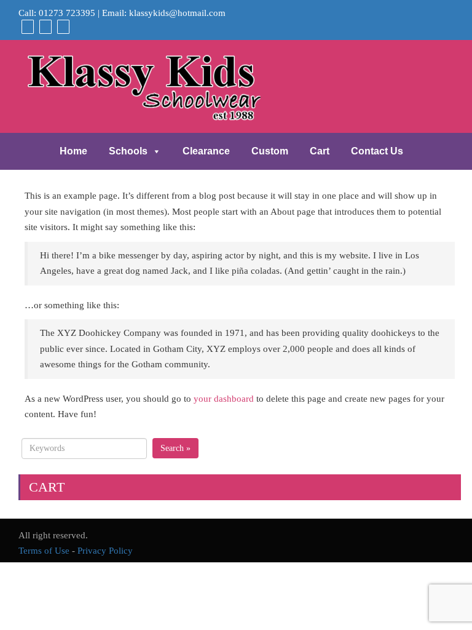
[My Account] (44, 26)
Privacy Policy (105, 551)
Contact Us (377, 151)
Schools (128, 151)
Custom (269, 151)
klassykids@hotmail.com (177, 13)
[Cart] (26, 26)
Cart (319, 151)
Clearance (206, 151)
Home (73, 151)
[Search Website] (61, 26)
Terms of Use (43, 551)
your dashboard (224, 399)
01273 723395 (67, 13)
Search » (175, 448)
